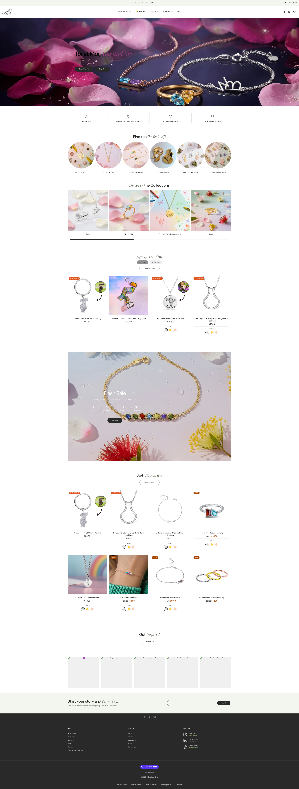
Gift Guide (166, 12)
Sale (178, 12)
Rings (69, 744)
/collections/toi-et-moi (8, 19)
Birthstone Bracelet (128, 597)
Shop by (153, 12)
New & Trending (123, 12)
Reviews (130, 737)
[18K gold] (170, 330)
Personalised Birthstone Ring (211, 597)
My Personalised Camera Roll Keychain (129, 318)
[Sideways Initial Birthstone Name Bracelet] (170, 509)
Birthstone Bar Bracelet (170, 597)
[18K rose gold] (174, 330)
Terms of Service (151, 785)
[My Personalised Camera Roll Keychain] (128, 295)
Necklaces (71, 737)
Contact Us (193, 741)
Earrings (70, 747)
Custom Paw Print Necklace (87, 597)
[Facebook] (144, 716)
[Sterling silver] (165, 330)
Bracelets (71, 740)
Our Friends (132, 747)
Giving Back (132, 740)
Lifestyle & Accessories (75, 750)
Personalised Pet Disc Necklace (170, 318)
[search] (283, 12)
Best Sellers (72, 733)
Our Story (131, 733)
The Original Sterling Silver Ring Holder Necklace (211, 319)
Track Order (293, 3)
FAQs (285, 3)
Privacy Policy (122, 785)
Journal (130, 744)
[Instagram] (149, 716)
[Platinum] (83, 609)
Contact (179, 785)
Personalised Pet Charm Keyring (87, 318)
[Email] (154, 716)
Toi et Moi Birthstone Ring (212, 533)
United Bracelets (152, 777)
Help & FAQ (193, 735)
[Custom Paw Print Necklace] (87, 574)
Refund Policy (136, 785)
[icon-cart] (294, 12)
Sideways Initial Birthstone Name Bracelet (170, 534)
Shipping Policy (166, 785)
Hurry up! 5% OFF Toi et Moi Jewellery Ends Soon (135, 3)
